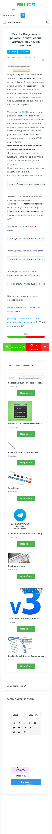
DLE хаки (12, 52)
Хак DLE (22, 112)
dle (13, 307)
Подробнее (26, 393)
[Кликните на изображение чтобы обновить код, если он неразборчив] (20, 770)
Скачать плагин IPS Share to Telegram (27, 533)
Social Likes (13, 488)
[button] (12, 22)
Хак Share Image (16, 566)
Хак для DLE (24, 52)
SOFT (26, 4)
